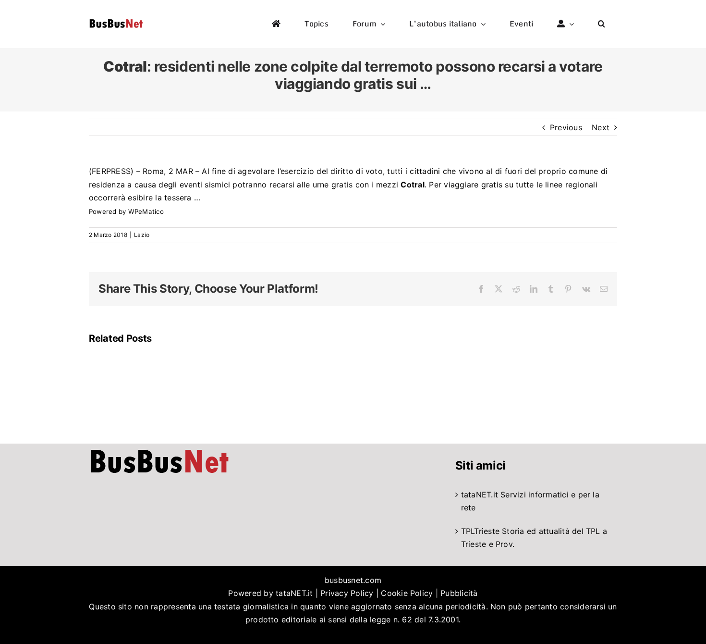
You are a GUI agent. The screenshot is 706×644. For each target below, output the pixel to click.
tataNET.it (479, 494)
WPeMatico (146, 211)
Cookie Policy (407, 593)
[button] (601, 24)
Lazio (141, 234)
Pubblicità (458, 593)
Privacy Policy (346, 593)
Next (600, 127)
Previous (566, 127)
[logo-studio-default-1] (116, 20)
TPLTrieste (480, 531)
